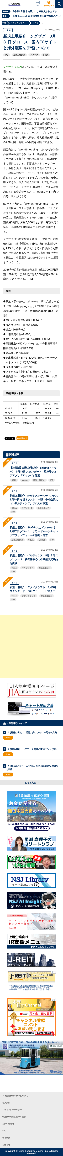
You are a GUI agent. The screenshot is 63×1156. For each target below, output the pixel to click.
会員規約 (6, 1102)
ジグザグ (34, 55)
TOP (4, 23)
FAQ (4, 1130)
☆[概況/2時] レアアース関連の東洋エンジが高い (32, 749)
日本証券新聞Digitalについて (15, 1095)
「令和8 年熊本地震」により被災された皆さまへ (36, 11)
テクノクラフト (29, 595)
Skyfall (42, 540)
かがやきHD (27, 508)
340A (45, 55)
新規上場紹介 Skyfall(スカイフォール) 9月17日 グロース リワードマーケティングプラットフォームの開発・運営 (34, 531)
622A (14, 595)
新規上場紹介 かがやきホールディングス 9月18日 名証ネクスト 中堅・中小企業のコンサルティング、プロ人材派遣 (35, 499)
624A (14, 508)
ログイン (38, 5)
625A (31, 540)
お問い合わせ (8, 1123)
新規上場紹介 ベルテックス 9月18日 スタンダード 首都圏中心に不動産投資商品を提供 (34, 559)
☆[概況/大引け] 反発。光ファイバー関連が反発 (32, 732)
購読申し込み (49, 5)
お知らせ (6, 1144)
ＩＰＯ (8, 30)
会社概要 (6, 1137)
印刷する (23, 438)
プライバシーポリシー (12, 1109)
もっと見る (31, 782)
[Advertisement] (31, 646)
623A (14, 568)
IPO (6, 55)
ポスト (10, 438)
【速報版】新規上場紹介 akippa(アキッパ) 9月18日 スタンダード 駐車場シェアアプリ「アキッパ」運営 (33, 471)
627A (13, 480)
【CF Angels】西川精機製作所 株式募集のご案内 (36, 16)
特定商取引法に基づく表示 (14, 1116)
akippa (25, 480)
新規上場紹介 (19, 55)
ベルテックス (28, 568)
